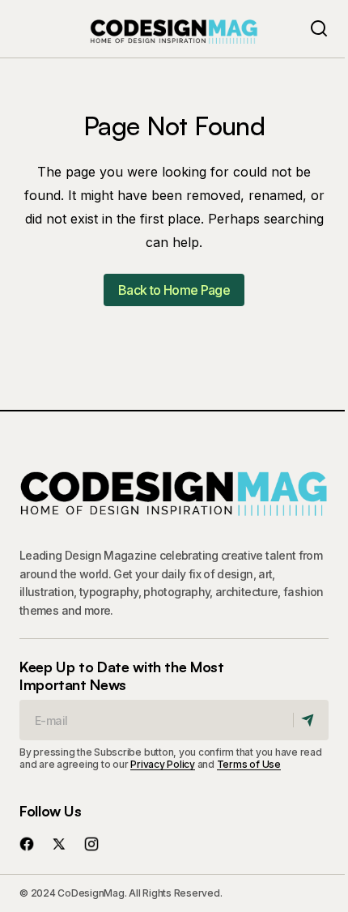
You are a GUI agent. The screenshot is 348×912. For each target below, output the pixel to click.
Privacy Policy (162, 764)
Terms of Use (249, 764)
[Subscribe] (310, 720)
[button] (319, 29)
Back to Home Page (174, 290)
